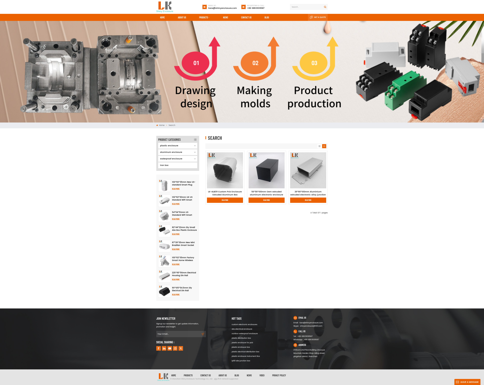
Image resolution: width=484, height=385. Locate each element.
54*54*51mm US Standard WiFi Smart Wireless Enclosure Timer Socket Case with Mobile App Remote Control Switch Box (184, 214)
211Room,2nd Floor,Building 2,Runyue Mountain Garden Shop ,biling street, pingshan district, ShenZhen (309, 353)
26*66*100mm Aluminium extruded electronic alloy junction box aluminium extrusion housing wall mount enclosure (308, 193)
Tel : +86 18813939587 (303, 336)
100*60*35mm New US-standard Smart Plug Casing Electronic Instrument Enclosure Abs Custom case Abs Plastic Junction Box (184, 183)
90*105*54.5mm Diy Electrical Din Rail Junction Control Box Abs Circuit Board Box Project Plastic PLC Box (184, 289)
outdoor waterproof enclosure (245, 333)
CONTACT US (246, 17)
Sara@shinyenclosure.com (222, 6)
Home (162, 17)
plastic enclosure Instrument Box (246, 356)
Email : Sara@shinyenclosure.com (308, 322)
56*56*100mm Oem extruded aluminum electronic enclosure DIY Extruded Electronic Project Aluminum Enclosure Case (266, 193)
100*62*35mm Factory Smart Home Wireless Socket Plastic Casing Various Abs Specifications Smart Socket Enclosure (183, 259)
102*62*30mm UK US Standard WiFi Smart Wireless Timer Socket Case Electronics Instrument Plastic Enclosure (182, 198)
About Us (182, 17)
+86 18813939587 (256, 6)
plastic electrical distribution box (245, 351)
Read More (176, 188)
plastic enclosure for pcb (242, 342)
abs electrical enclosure (242, 329)
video (262, 375)
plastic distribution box (241, 338)
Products (203, 17)
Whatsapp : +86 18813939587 (306, 339)
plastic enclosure (169, 145)
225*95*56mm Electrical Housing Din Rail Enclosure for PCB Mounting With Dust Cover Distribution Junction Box (184, 274)
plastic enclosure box (241, 347)
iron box (164, 165)
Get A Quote (320, 17)
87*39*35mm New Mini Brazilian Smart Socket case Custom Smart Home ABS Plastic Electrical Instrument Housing (183, 244)
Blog (267, 17)
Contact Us (205, 375)
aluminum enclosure (171, 152)
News (225, 17)
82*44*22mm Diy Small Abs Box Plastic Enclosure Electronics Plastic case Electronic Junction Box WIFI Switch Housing (184, 229)
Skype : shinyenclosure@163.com (307, 326)
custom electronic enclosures (244, 324)
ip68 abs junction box (241, 360)
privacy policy (279, 375)
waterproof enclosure (171, 158)
